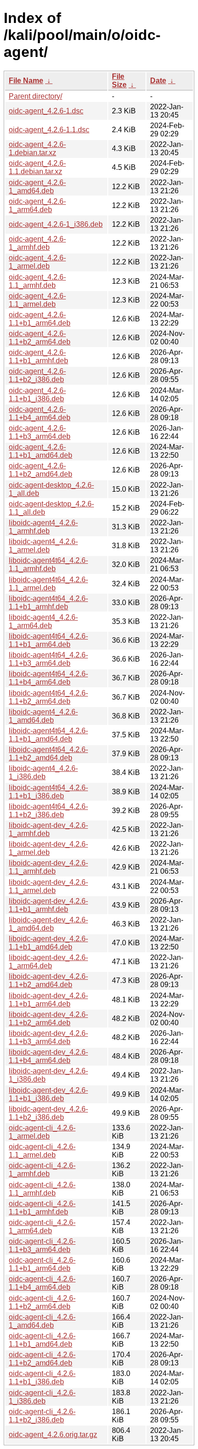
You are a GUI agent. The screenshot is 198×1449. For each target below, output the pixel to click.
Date (158, 80)
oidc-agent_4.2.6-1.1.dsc (49, 130)
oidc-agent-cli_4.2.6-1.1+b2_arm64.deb (42, 1302)
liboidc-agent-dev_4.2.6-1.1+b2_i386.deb (48, 1113)
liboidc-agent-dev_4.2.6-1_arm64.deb (48, 962)
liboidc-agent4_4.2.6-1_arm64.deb (43, 621)
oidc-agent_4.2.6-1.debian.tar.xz (37, 148)
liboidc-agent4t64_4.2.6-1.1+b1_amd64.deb (48, 735)
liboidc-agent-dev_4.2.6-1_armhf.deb (48, 829)
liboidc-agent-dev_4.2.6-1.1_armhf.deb (48, 867)
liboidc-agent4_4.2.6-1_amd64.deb (43, 716)
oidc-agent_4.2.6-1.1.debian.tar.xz (37, 167)
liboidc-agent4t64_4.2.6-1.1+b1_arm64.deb (48, 640)
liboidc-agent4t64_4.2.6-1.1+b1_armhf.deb (48, 603)
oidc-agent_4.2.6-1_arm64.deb (37, 205)
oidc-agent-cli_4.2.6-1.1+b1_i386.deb (42, 1378)
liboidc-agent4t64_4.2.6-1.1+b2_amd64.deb (48, 754)
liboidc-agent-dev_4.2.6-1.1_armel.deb (48, 886)
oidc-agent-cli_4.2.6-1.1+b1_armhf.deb (42, 1208)
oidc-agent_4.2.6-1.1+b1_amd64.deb (40, 451)
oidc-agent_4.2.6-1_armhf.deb (37, 243)
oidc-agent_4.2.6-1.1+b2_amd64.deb (40, 470)
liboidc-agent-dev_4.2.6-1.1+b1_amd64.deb (48, 943)
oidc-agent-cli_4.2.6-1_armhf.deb (42, 1170)
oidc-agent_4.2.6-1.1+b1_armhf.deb (38, 356)
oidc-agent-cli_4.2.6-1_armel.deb (42, 1132)
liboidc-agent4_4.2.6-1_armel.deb (43, 546)
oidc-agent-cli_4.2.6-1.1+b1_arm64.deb (42, 1264)
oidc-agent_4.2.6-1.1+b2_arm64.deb (39, 338)
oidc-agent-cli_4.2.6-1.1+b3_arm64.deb (42, 1245)
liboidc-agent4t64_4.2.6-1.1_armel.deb (48, 584)
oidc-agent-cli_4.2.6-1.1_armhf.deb (42, 1189)
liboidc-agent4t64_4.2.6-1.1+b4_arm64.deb (48, 678)
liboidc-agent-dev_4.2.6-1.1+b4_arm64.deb (48, 1056)
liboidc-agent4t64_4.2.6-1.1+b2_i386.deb (48, 811)
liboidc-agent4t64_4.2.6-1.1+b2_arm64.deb (48, 697)
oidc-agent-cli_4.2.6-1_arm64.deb (42, 1227)
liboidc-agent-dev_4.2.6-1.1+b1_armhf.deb (48, 905)
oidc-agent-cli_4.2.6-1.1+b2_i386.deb (42, 1416)
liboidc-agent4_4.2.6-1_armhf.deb (43, 527)
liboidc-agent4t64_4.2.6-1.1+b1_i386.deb (48, 792)
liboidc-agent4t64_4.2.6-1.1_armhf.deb (48, 564)
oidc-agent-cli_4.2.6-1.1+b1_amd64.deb (42, 1340)
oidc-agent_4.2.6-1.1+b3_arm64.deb (39, 432)
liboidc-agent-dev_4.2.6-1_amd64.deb (48, 924)
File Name (26, 80)
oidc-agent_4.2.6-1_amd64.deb (37, 187)
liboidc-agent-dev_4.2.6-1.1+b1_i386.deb (48, 1094)
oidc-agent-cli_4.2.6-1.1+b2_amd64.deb (42, 1359)
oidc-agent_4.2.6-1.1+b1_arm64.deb (39, 319)
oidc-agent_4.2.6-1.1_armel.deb (37, 300)
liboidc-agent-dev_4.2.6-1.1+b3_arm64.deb (48, 1037)
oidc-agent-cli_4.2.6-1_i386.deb (42, 1397)
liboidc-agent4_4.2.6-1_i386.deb (43, 772)
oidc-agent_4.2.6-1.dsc (46, 111)
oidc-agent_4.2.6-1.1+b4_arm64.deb (39, 413)
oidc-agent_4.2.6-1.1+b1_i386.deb (37, 395)
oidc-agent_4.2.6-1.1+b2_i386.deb (37, 375)
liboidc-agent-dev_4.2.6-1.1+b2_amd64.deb (48, 980)
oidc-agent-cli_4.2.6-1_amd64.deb (42, 1321)
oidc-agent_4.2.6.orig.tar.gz (53, 1434)
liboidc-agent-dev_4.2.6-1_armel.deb (48, 848)
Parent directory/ (35, 96)
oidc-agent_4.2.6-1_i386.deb (56, 224)
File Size (119, 81)
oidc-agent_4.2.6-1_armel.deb (37, 262)
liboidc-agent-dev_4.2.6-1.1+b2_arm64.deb (48, 1019)
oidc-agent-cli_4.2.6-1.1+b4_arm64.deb (42, 1283)
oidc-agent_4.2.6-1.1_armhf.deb (37, 281)
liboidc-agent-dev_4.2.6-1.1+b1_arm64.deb (48, 1000)
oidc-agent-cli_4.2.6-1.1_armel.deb (42, 1151)
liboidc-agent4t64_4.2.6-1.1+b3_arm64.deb (48, 659)
